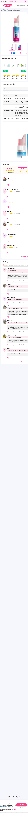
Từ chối (21, 807)
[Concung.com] (7, 5)
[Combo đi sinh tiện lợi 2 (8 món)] (22, 66)
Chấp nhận (21, 804)
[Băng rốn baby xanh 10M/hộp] (8, 66)
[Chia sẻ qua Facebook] (14, 52)
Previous (2, 71)
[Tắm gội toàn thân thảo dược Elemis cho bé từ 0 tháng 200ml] (17, 66)
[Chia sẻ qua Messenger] (12, 52)
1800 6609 (11, 1)
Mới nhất (23, 168)
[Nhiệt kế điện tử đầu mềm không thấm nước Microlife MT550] (13, 66)
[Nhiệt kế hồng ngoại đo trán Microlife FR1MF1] (4, 66)
